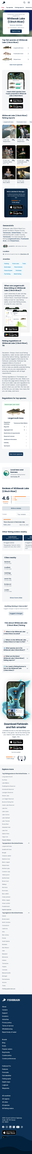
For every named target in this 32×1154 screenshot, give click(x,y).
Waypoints (5, 1088)
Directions (23, 254)
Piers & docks (18, 267)
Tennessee (12, 25)
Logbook (5, 1085)
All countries (6, 1096)
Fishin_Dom (7, 525)
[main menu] (29, 2)
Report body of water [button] (9, 1032)
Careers (5, 1010)
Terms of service (8, 1026)
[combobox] (17, 514)
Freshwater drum (21, 122)
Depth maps (6, 1082)
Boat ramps (7, 267)
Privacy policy (7, 1022)
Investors (5, 1016)
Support (4, 1013)
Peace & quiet (8, 270)
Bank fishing (17, 274)
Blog (3, 1043)
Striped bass (14, 241)
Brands (4, 1039)
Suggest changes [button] (16, 613)
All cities (5, 1102)
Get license (14, 477)
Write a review (16, 508)
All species (6, 1105)
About (4, 1007)
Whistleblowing (7, 1029)
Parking (6, 263)
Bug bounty (6, 1052)
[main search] (24, 2)
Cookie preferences (9, 1058)
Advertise (5, 1019)
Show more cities (16, 598)
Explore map (16, 31)
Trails (24, 263)
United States (19, 25)
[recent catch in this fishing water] (9, 135)
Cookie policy (6, 1055)
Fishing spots (6, 1079)
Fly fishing (7, 274)
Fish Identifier (6, 1075)
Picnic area (15, 263)
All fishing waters (8, 1108)
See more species (16, 65)
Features (5, 1069)
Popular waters (7, 1049)
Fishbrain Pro (6, 1066)
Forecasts (5, 1072)
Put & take (18, 270)
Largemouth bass (8, 122)
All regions (5, 1099)
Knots (4, 1046)
